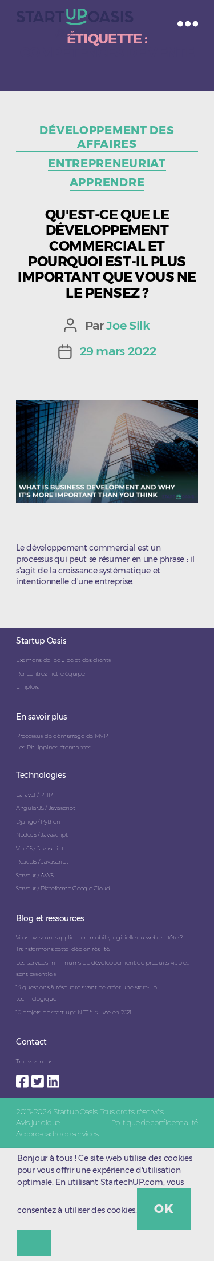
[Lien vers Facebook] (23, 1078)
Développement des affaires (106, 137)
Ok (163, 1209)
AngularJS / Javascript (45, 808)
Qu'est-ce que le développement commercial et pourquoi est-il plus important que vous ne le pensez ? (107, 253)
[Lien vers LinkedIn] (54, 1078)
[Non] (34, 1243)
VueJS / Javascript (40, 848)
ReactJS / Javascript (42, 861)
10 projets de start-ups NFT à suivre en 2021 (73, 1012)
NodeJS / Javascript (42, 834)
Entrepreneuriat (107, 163)
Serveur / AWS (34, 875)
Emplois (27, 686)
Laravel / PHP (34, 794)
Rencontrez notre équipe (50, 673)
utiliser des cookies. (100, 1210)
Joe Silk (128, 325)
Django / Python (38, 821)
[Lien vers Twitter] (39, 1078)
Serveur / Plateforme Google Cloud (63, 888)
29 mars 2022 (118, 351)
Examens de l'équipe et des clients (63, 660)
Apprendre (107, 182)
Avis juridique (38, 1122)
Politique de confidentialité (154, 1122)
